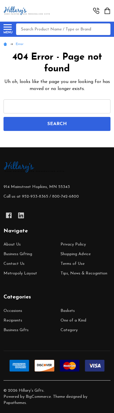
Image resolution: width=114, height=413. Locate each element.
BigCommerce (38, 397)
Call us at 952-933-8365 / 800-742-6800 (41, 196)
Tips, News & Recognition (84, 273)
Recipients (13, 320)
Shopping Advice (76, 254)
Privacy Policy (73, 244)
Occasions (13, 311)
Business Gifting (18, 254)
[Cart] (108, 10)
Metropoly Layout (20, 273)
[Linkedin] (21, 215)
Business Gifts (16, 330)
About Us (12, 244)
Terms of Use (72, 264)
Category (69, 330)
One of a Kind (73, 320)
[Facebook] (9, 215)
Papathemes (15, 403)
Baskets (68, 311)
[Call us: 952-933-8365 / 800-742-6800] (96, 10)
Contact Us (14, 264)
